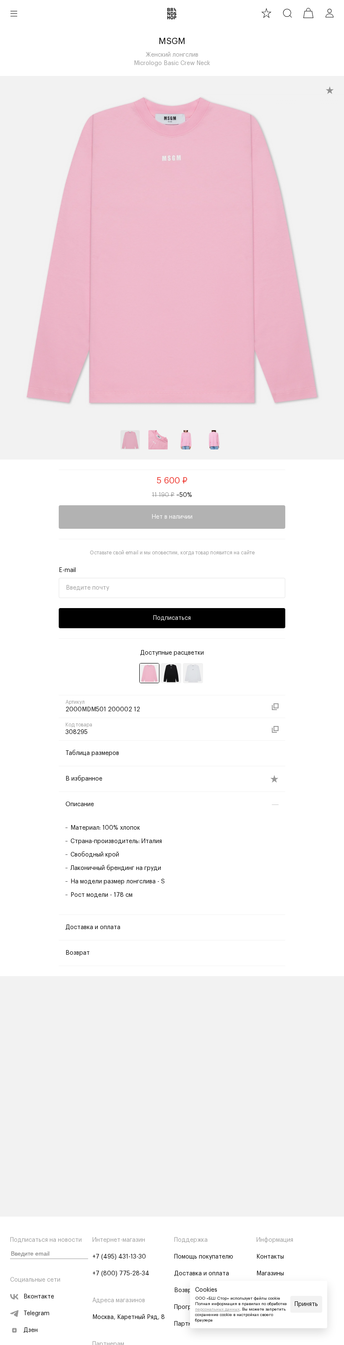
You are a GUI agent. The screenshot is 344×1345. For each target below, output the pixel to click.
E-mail (67, 570)
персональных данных (217, 1309)
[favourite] (266, 13)
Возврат (186, 1290)
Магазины (270, 1274)
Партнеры (188, 1324)
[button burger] (13, 13)
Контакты (270, 1257)
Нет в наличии (172, 517)
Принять (306, 1304)
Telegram (36, 1313)
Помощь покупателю (203, 1257)
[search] (287, 13)
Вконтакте (38, 1297)
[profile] (329, 13)
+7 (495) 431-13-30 (119, 1257)
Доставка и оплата (201, 1274)
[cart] (308, 13)
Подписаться (172, 618)
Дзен (30, 1330)
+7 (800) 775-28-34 (120, 1274)
